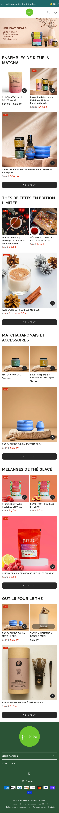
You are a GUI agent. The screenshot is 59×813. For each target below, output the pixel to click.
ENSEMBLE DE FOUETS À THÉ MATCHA (22, 702)
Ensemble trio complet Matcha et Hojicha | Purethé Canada (42, 100)
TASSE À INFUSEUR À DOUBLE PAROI (41, 635)
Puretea (23, 800)
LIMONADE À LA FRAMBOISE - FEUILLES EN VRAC (28, 573)
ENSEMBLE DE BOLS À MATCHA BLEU (22, 444)
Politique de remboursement (18, 807)
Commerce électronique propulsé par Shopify (29, 804)
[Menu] (3, 12)
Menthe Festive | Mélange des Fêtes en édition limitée (13, 240)
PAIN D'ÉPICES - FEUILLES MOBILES (21, 310)
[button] (48, 12)
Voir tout (29, 185)
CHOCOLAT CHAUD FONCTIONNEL (12, 99)
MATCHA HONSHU (11, 375)
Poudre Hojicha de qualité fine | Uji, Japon (42, 376)
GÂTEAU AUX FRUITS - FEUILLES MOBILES (42, 239)
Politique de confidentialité (44, 807)
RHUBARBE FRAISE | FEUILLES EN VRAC (12, 505)
